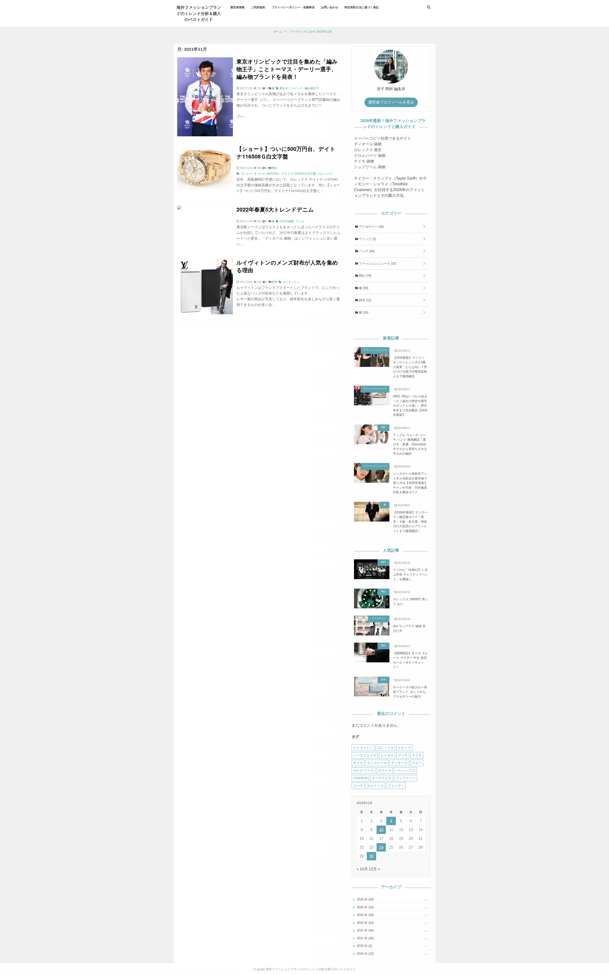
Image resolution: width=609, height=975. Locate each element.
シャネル (387, 755)
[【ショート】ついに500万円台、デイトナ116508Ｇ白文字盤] (205, 188)
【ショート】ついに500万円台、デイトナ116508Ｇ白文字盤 (285, 152)
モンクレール (377, 763)
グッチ (403, 755)
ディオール (399, 763)
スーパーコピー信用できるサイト (382, 138)
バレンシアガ (405, 770)
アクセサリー (371, 226)
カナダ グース (363, 770)
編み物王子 (311, 88)
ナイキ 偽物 (364, 161)
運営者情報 (237, 7)
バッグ (366, 251)
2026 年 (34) (365, 899)
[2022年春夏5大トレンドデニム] (179, 208)
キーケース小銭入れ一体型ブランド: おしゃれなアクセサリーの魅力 (410, 691)
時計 (364, 275)
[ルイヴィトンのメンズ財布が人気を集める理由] (205, 313)
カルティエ (375, 786)
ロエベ (417, 763)
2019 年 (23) (365, 953)
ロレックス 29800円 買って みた (410, 601)
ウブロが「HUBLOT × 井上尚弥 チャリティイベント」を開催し (410, 574)
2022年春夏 (287, 221)
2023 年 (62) (365, 923)
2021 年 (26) (365, 938)
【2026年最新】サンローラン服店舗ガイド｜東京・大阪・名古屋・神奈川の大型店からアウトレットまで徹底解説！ (410, 522)
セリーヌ (384, 770)
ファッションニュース (377, 263)
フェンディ (396, 786)
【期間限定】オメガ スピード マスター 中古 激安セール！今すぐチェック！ (410, 660)
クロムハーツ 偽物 (369, 155)
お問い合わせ (329, 7)
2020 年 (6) (364, 946)
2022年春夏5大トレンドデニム (275, 209)
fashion (360, 778)
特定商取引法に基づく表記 (361, 7)
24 (381, 847)
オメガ (358, 763)
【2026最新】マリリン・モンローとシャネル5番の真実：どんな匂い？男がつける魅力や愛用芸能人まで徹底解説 (410, 367)
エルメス (404, 747)
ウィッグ (367, 239)
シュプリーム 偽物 (369, 167)
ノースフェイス (364, 755)
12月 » (374, 869)
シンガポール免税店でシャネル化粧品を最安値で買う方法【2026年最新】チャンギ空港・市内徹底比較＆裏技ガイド (410, 483)
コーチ (358, 786)
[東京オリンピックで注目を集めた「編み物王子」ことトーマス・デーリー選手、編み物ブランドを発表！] (205, 135)
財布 (364, 300)
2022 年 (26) (365, 930)
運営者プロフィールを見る (391, 102)
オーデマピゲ (382, 778)
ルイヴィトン (291, 282)
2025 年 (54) (365, 907)
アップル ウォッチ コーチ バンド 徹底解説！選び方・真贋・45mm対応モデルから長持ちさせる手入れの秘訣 (410, 444)
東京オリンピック (291, 88)
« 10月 (362, 869)
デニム (300, 221)
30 (371, 856)
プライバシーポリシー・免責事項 (293, 7)
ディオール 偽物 (368, 144)
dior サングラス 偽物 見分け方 (409, 628)
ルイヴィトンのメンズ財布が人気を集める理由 (287, 266)
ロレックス (325, 173)
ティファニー (406, 778)
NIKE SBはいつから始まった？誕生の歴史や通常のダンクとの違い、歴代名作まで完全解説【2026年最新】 (410, 405)
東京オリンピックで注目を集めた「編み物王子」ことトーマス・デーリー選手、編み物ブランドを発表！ (287, 68)
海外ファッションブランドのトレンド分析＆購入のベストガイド (199, 13)
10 (381, 830)
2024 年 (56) (365, 915)
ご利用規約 (258, 7)
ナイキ (417, 755)
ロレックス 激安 (368, 150)
